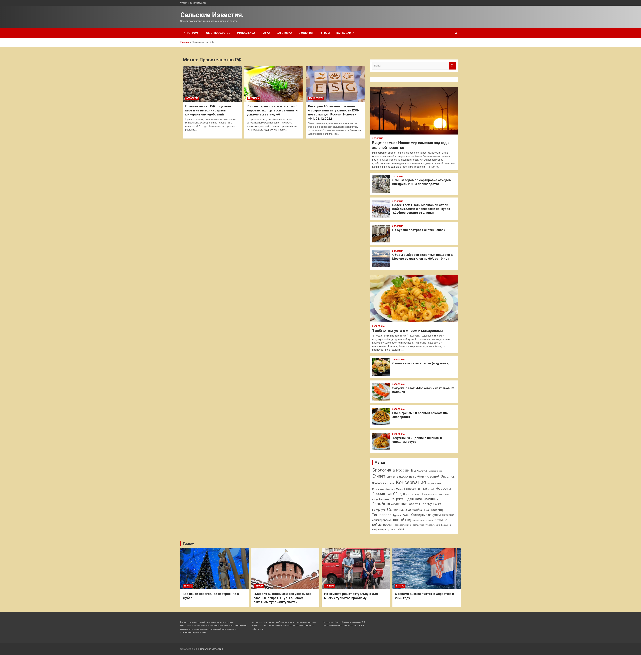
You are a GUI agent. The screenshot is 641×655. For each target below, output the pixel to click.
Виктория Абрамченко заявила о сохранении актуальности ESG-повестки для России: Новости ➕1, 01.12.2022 (333, 112)
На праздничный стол (419, 488)
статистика (418, 525)
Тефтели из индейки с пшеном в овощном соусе (417, 440)
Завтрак (391, 477)
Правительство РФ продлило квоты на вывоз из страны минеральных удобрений (208, 110)
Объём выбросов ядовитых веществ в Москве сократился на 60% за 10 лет (422, 256)
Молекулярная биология (383, 489)
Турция (397, 515)
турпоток (391, 529)
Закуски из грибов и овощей (417, 476)
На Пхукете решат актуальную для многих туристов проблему (351, 596)
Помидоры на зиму (432, 494)
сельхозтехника (403, 525)
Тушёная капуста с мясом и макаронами (407, 331)
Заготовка (284, 32)
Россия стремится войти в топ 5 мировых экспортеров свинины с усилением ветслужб (272, 110)
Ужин (405, 515)
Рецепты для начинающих (414, 499)
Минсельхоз (246, 32)
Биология (381, 470)
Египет (378, 476)
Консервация (411, 482)
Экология (306, 32)
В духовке (419, 470)
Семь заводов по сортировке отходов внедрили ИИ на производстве (421, 182)
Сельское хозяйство (408, 509)
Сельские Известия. (212, 15)
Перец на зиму (411, 494)
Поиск (452, 66)
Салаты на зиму (420, 504)
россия (388, 524)
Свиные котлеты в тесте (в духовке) (421, 363)
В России (401, 470)
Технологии (381, 515)
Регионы (384, 499)
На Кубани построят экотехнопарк (418, 230)
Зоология (378, 483)
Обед (397, 494)
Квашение (389, 483)
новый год (402, 520)
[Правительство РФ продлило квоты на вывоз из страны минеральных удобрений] (212, 84)
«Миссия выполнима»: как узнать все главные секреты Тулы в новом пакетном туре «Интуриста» (282, 598)
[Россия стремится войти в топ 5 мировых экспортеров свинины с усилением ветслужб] (273, 84)
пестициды (426, 520)
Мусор (399, 489)
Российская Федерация (389, 504)
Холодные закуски (426, 515)
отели (415, 520)
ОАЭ (389, 494)
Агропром (191, 32)
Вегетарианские (436, 471)
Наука (265, 32)
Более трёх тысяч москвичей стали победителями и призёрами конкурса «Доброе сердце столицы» (421, 209)
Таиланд (437, 510)
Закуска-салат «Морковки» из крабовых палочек (423, 390)
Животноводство (217, 32)
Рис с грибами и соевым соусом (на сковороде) (420, 415)
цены (400, 529)
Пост (447, 494)
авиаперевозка (381, 520)
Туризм (324, 32)
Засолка (448, 476)
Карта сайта (345, 32)
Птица (375, 499)
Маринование (434, 483)
